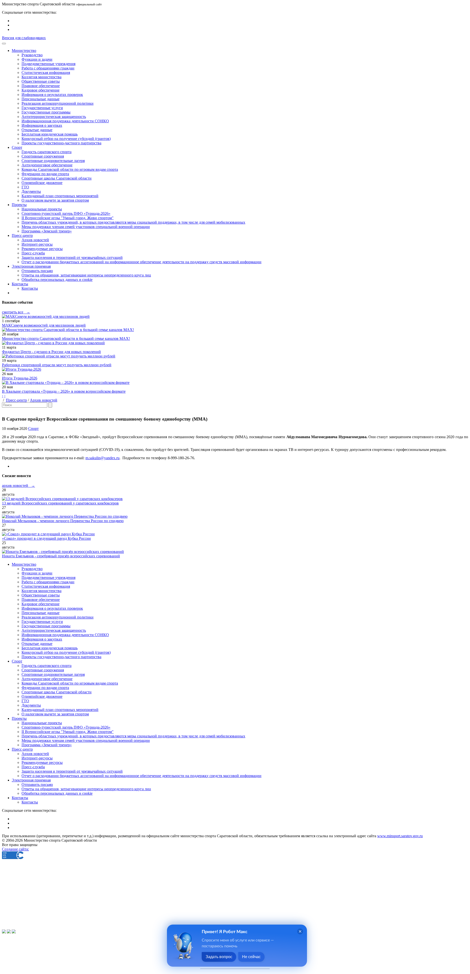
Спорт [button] (17, 147)
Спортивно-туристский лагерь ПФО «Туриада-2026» (66, 213)
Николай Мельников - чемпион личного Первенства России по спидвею (63, 521)
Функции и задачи (37, 59)
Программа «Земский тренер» (47, 231)
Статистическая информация (46, 72)
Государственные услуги (42, 108)
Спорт (33, 428)
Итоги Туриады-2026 (19, 378)
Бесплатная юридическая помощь (50, 134)
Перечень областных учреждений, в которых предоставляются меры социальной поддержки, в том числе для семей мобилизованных (133, 222)
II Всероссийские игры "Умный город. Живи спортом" (68, 218)
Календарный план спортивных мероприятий (60, 196)
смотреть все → (16, 312)
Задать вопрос (219, 957)
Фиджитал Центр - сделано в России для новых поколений (51, 352)
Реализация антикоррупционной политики (58, 103)
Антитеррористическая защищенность (54, 117)
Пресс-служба (33, 253)
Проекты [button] (19, 205)
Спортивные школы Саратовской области (57, 178)
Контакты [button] (20, 284)
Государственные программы (46, 112)
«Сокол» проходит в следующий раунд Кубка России (46, 538)
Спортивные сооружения (43, 156)
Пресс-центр (16, 400)
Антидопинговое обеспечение (47, 165)
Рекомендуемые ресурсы (42, 249)
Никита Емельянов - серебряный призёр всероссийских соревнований (61, 556)
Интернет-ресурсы (37, 244)
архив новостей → (18, 485)
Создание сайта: (15, 849)
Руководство (32, 55)
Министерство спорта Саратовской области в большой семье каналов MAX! (66, 338)
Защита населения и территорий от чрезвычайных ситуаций (72, 257)
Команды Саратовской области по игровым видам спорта (70, 169)
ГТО (25, 187)
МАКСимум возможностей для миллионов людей (44, 325)
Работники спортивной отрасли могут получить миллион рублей (56, 365)
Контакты (30, 288)
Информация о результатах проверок (52, 94)
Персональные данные (40, 99)
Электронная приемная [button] (31, 266)
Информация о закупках (42, 125)
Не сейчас (251, 957)
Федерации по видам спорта (45, 174)
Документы (31, 191)
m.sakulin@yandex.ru (102, 458)
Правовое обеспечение (41, 86)
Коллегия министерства (41, 77)
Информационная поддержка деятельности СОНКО (65, 121)
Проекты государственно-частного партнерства (61, 143)
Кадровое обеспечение (40, 90)
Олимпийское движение (42, 183)
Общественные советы (41, 81)
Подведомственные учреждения (48, 64)
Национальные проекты (42, 209)
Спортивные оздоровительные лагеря (53, 161)
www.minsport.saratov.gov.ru (400, 836)
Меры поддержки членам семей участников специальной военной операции (86, 227)
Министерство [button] (24, 50)
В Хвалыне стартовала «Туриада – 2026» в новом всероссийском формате (64, 391)
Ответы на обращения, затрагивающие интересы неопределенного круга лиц (86, 275)
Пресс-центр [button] (22, 235)
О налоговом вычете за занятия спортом (55, 200)
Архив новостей (35, 240)
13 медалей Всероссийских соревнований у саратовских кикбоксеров (60, 503)
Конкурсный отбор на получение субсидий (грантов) (66, 139)
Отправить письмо (37, 271)
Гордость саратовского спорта (46, 152)
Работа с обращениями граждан (48, 68)
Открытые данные (37, 130)
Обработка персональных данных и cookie (57, 279)
